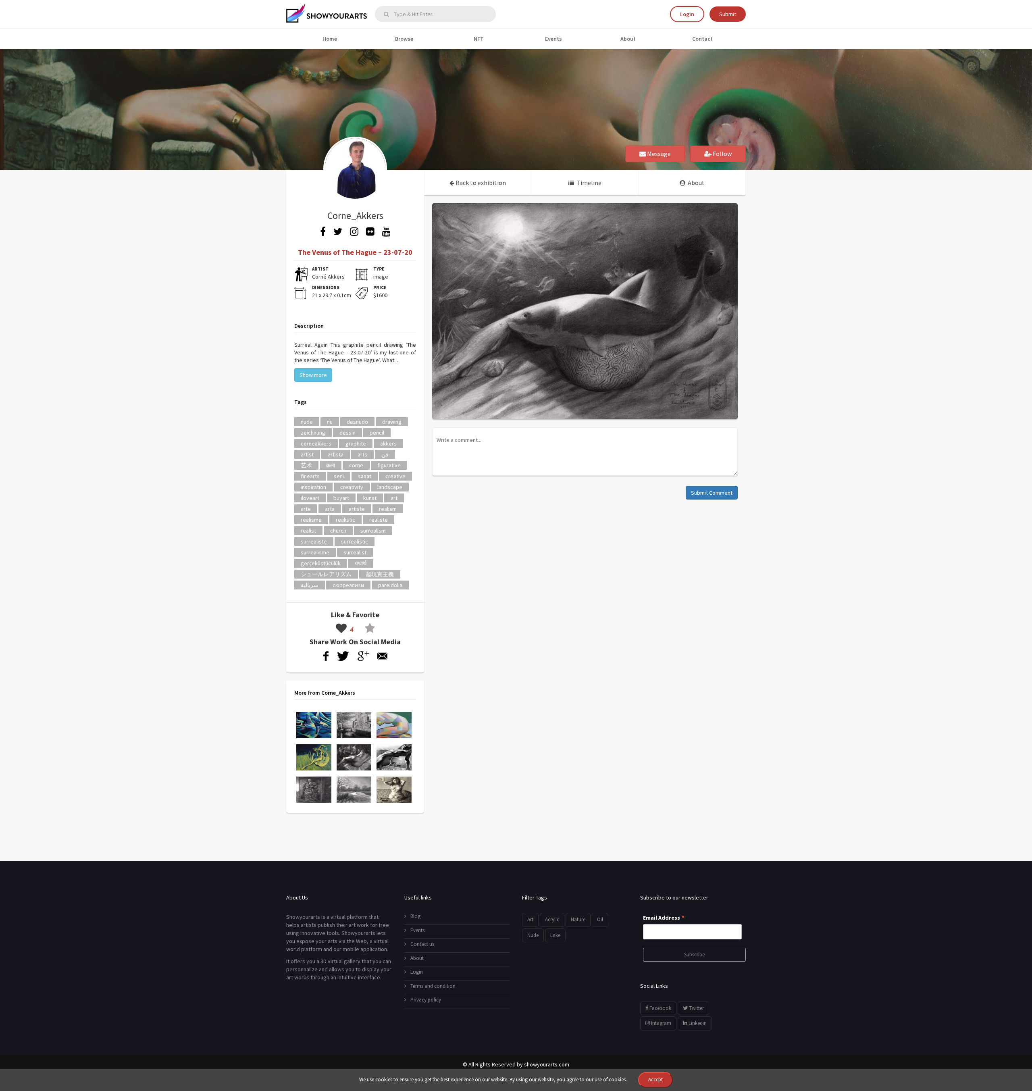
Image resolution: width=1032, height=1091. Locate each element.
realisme (311, 519)
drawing (392, 421)
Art (530, 919)
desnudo (357, 421)
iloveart (310, 498)
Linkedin (697, 1023)
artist (307, 454)
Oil (600, 919)
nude (307, 421)
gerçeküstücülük (321, 563)
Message (658, 154)
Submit (727, 14)
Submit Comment (711, 492)
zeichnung (313, 432)
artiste (357, 508)
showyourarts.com (546, 1064)
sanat (364, 476)
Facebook (659, 1008)
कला (330, 465)
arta (330, 508)
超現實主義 (380, 574)
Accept (655, 1079)
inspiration (313, 487)
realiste (378, 519)
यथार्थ (360, 563)
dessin (347, 432)
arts (362, 454)
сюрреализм (348, 585)
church (338, 530)
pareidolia (390, 585)
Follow (722, 154)
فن (385, 454)
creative (395, 476)
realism (388, 508)
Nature (578, 919)
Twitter (696, 1008)
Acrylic (552, 919)
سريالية (309, 585)
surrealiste (314, 541)
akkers (388, 443)
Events (553, 38)
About (628, 38)
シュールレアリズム (326, 574)
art (394, 498)
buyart (341, 498)
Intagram (660, 1023)
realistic (345, 519)
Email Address (664, 918)
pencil (377, 432)
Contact (702, 38)
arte (306, 508)
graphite (355, 443)
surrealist (354, 552)
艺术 (306, 465)
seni (339, 476)
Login (687, 14)
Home (329, 38)
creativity (351, 487)
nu (330, 421)
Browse (404, 38)
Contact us (422, 944)
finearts (310, 476)
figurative (389, 465)
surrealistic (354, 541)
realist (308, 530)
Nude (533, 935)
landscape (389, 487)
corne (356, 465)
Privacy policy (425, 999)
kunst (370, 498)
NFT (479, 38)
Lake (555, 935)
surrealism (373, 530)
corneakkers (316, 443)
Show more (313, 375)
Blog (415, 916)
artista (335, 454)
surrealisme (315, 552)
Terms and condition (433, 986)
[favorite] (370, 629)
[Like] (341, 629)
